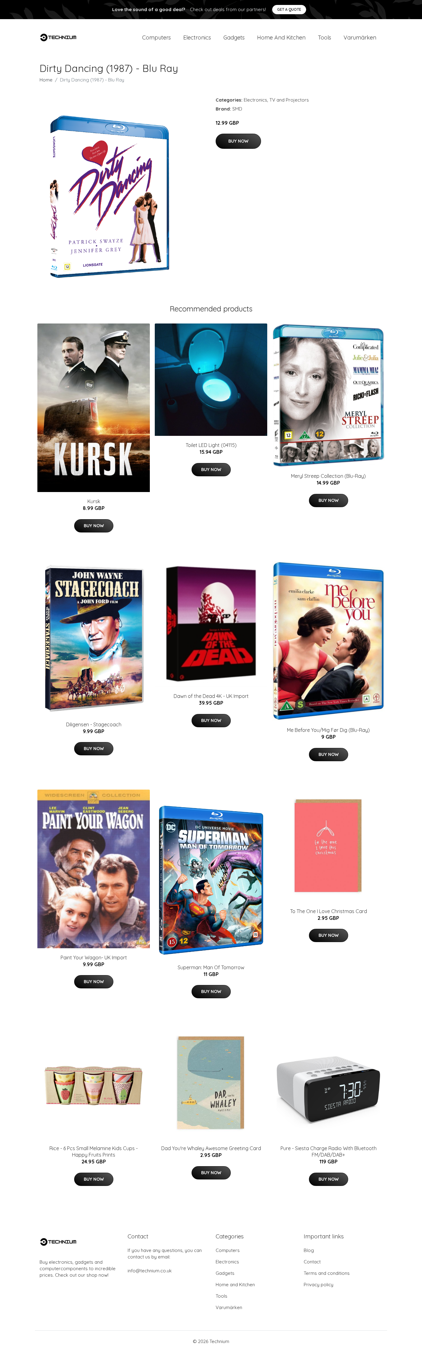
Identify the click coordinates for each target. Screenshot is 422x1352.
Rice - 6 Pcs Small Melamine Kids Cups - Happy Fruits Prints (93, 1151)
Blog (309, 1250)
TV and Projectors (289, 100)
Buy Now (238, 141)
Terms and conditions (327, 1273)
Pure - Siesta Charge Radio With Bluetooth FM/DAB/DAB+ (329, 1151)
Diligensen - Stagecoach (93, 724)
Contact (312, 1262)
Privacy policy (318, 1284)
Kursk (93, 501)
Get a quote (289, 9)
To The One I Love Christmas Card (328, 911)
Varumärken (360, 37)
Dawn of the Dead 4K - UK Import (211, 696)
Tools (324, 37)
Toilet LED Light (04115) (211, 445)
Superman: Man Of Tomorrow (211, 967)
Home (46, 80)
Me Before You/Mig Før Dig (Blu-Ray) (328, 730)
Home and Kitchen (281, 37)
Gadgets (234, 37)
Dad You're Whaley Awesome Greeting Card (211, 1148)
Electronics (197, 37)
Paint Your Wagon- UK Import (94, 957)
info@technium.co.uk (150, 1271)
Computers (156, 37)
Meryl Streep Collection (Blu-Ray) (328, 476)
